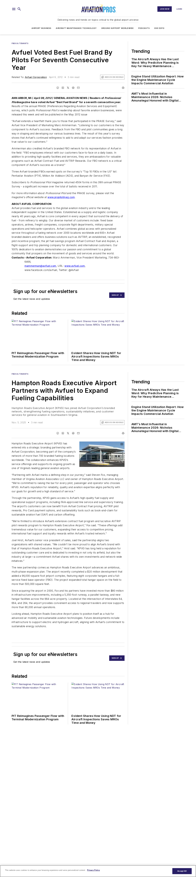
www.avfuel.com (74, 265)
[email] (78, 87)
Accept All (182, 871)
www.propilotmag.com (61, 197)
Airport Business (41, 28)
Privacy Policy (93, 870)
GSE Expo (159, 28)
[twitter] (68, 87)
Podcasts (144, 28)
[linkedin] (62, 87)
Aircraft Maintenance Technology (76, 28)
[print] (123, 87)
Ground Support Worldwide (117, 28)
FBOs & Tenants (20, 43)
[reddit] (73, 87)
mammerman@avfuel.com (40, 265)
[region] (98, 871)
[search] (19, 9)
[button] (14, 9)
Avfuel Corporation (36, 77)
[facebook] (57, 87)
